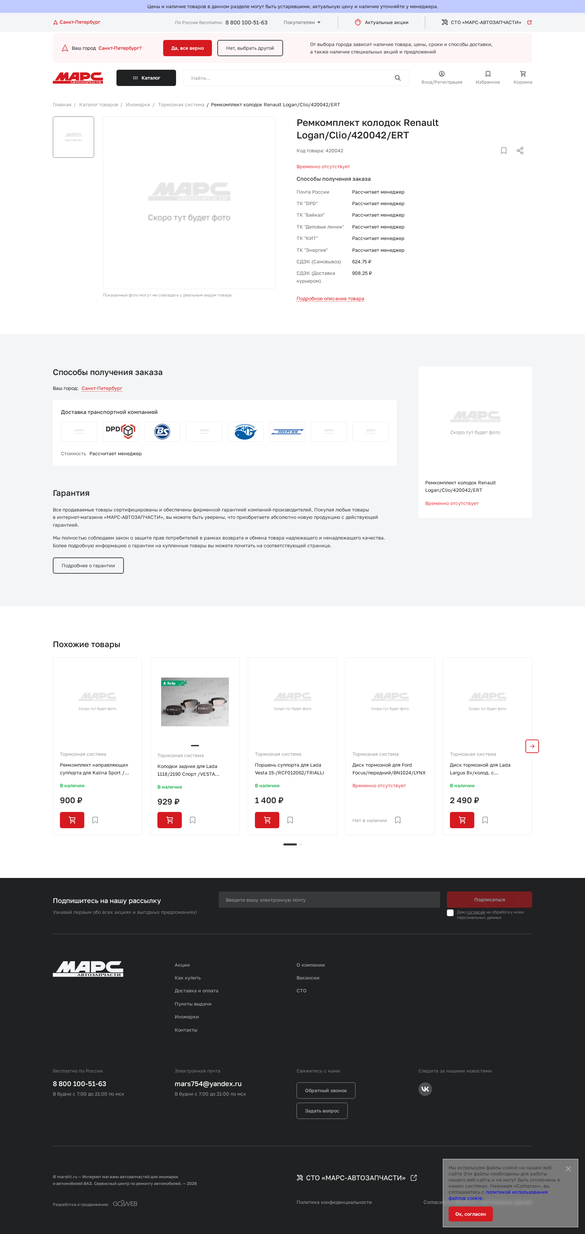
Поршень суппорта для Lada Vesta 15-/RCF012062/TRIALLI (289, 768)
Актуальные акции (387, 22)
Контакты (186, 1030)
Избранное (488, 82)
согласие (476, 912)
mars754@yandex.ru (208, 1083)
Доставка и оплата (196, 990)
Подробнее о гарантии (88, 565)
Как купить (188, 977)
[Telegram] (485, 159)
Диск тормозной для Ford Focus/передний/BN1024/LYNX (389, 768)
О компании (311, 965)
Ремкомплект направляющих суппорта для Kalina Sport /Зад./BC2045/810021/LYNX (94, 769)
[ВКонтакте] (496, 159)
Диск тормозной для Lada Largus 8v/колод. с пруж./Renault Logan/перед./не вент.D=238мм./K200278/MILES (487, 769)
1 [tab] (290, 844)
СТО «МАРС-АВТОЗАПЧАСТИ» (486, 22)
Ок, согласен (470, 1214)
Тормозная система (83, 754)
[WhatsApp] (518, 159)
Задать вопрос (322, 1111)
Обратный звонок (326, 1090)
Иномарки (187, 1016)
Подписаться (489, 899)
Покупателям (299, 22)
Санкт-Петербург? (120, 48)
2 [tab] (301, 844)
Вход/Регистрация (441, 82)
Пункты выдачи (193, 1004)
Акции (182, 965)
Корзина (523, 82)
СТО (302, 990)
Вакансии (308, 977)
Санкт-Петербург (102, 388)
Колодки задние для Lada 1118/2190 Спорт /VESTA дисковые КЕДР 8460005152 (190, 770)
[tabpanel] (97, 746)
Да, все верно (187, 48)
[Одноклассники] (507, 159)
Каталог (151, 78)
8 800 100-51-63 (246, 22)
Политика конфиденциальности (334, 1202)
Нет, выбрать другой (250, 48)
